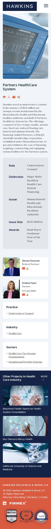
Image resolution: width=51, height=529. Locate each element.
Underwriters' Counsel (21, 313)
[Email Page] (13, 97)
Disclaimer (32, 497)
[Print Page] (4, 97)
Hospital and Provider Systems (25, 361)
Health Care (15, 333)
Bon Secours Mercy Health (17, 439)
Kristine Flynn (29, 283)
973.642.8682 (29, 290)
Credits (44, 497)
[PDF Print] (9, 97)
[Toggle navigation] (46, 7)
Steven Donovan (31, 260)
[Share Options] (18, 97)
